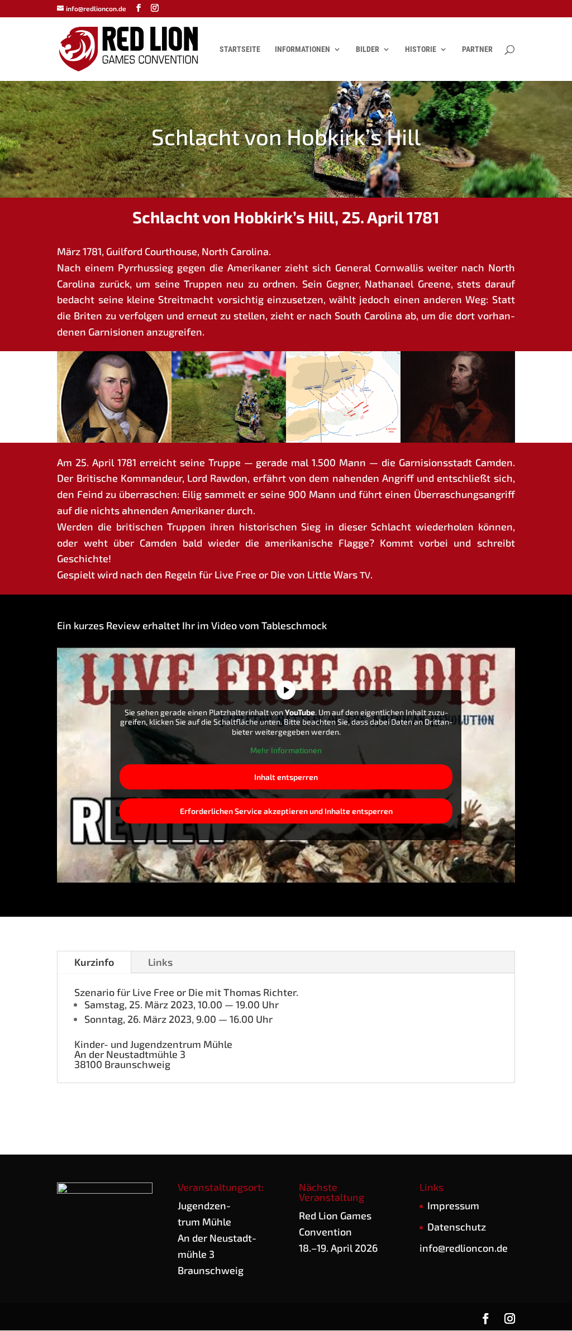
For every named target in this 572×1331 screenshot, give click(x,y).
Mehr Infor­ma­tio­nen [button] (286, 750)
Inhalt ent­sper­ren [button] (286, 777)
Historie (420, 49)
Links (160, 962)
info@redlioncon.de (464, 1248)
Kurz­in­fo (94, 962)
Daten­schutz (456, 1226)
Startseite (240, 49)
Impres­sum (453, 1205)
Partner (477, 49)
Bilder (367, 49)
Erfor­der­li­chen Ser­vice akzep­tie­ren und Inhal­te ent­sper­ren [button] (286, 811)
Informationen (302, 49)
